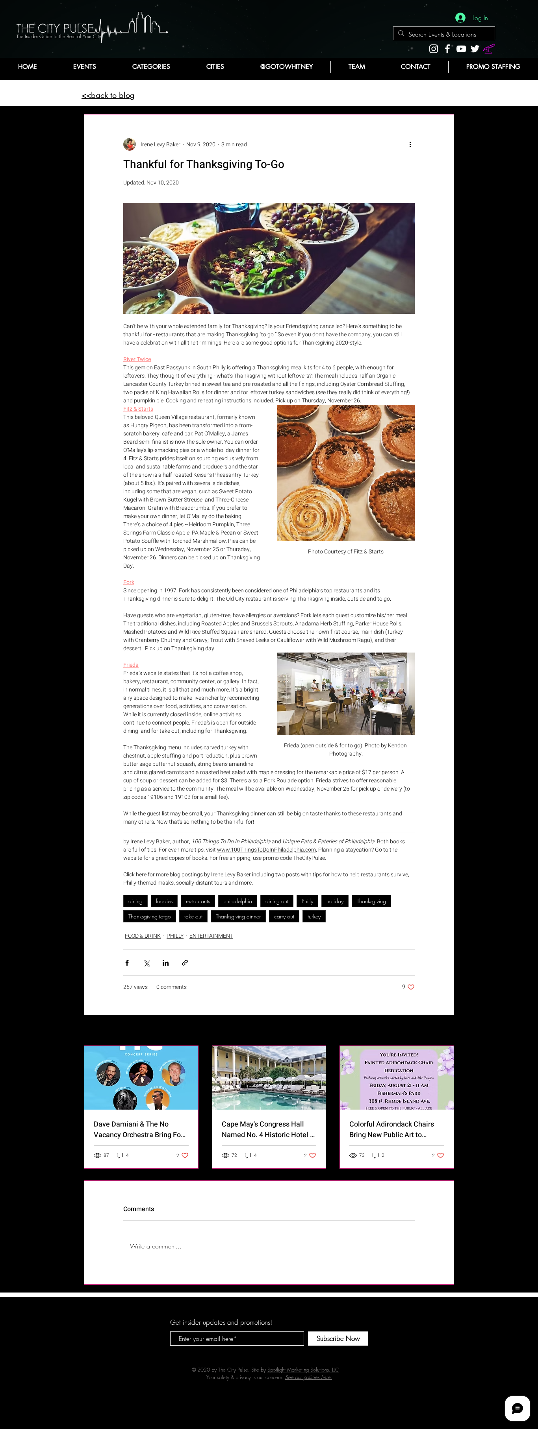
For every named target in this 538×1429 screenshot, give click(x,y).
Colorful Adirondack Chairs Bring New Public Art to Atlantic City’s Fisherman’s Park (391, 1129)
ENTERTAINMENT (211, 936)
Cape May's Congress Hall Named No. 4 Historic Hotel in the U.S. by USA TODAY (269, 1129)
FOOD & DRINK (143, 936)
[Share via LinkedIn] (165, 962)
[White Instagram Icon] (434, 49)
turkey (314, 916)
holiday (335, 901)
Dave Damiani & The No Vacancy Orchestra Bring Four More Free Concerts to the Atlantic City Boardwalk (140, 1129)
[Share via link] (185, 962)
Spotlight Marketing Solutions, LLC (303, 1369)
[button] (151, 67)
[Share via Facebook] (127, 962)
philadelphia (237, 901)
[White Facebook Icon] (447, 49)
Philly (307, 901)
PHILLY (175, 936)
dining (135, 901)
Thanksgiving (371, 901)
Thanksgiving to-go (149, 916)
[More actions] (410, 144)
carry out (284, 916)
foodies (164, 901)
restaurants (198, 901)
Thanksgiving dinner (238, 916)
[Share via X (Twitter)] (146, 962)
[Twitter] (475, 49)
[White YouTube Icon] (461, 49)
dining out (276, 901)
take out (193, 916)
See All (446, 1031)
